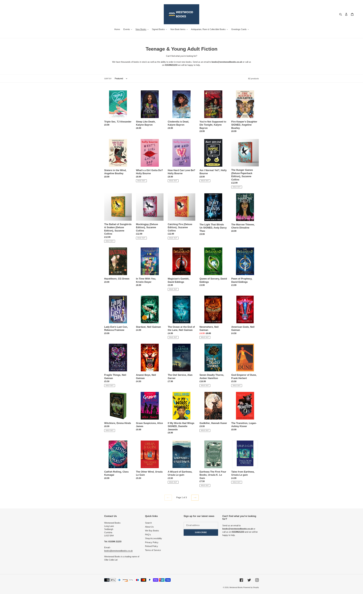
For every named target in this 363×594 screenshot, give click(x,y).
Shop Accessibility (153, 538)
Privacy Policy (151, 542)
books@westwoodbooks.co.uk (118, 550)
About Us (149, 527)
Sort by (108, 79)
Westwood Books (236, 587)
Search (148, 523)
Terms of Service (153, 550)
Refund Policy (151, 546)
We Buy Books (152, 530)
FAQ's (148, 534)
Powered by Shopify (251, 587)
